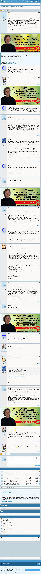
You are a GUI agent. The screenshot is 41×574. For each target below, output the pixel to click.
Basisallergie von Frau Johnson (18, 337)
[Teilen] (38, 12)
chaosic (4, 478)
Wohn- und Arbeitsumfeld (6, 520)
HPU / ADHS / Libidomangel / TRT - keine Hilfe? (11, 477)
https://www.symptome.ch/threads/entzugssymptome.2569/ (16, 172)
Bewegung (4, 523)
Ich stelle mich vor (5, 529)
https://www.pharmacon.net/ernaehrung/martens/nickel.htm (16, 376)
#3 (39, 77)
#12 (39, 282)
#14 (39, 333)
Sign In (4, 501)
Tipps (38, 560)
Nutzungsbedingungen (25, 560)
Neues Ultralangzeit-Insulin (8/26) (7, 524)
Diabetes (4, 526)
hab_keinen (36, 478)
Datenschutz (30, 560)
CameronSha (3, 507)
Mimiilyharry (38, 540)
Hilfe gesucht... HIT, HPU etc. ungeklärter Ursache (11, 483)
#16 (39, 356)
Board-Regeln (35, 560)
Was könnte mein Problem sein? (12, 478)
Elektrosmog (4, 532)
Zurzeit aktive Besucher (4, 505)
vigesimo (37, 475)
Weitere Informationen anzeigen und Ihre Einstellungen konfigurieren (10, 572)
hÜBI (4, 17)
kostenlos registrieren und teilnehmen (11, 63)
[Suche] (39, 1)
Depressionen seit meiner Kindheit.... (9, 480)
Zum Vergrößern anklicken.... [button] (24, 374)
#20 (39, 444)
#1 (39, 12)
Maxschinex (5, 481)
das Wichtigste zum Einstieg (10, 62)
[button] (8, 1)
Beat (11, 107)
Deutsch (6, 560)
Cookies (2, 560)
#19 (39, 427)
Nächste (7, 10)
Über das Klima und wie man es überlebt (8, 518)
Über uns (16, 560)
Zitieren (39, 32)
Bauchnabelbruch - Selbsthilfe (7, 521)
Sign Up (10, 501)
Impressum (19, 560)
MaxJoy (37, 471)
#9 (39, 207)
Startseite (4, 1)
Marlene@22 (5, 484)
